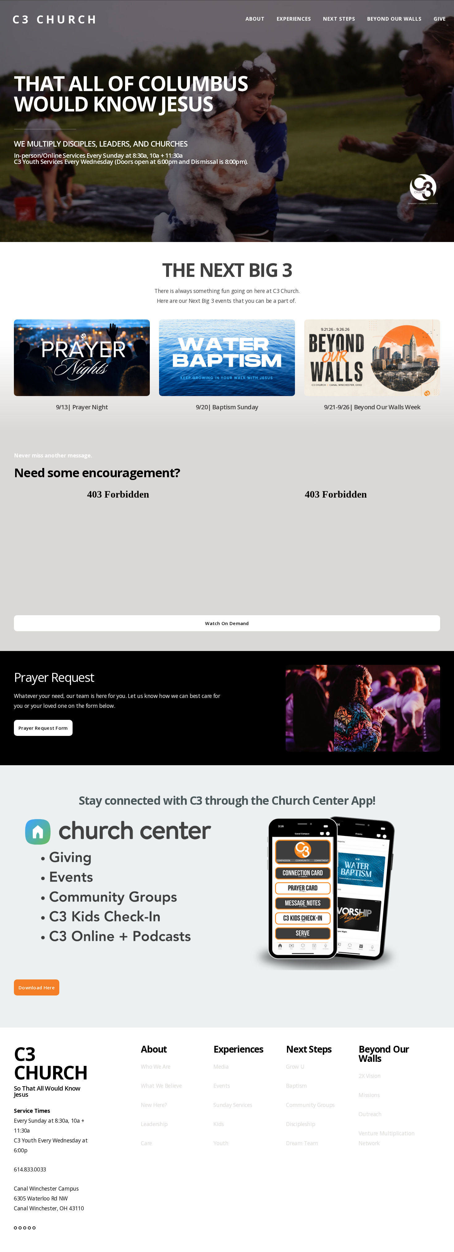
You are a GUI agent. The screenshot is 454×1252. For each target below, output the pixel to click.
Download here (37, 987)
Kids (218, 1124)
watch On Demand (227, 623)
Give (440, 18)
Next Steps (340, 18)
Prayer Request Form (43, 728)
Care (146, 1143)
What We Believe (161, 1085)
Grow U (295, 1066)
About (256, 18)
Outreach (370, 1114)
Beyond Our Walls (395, 18)
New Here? (154, 1104)
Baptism (296, 1085)
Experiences (295, 18)
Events (221, 1085)
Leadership (154, 1124)
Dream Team (302, 1143)
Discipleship (300, 1124)
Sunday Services (232, 1104)
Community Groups (310, 1104)
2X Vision (369, 1075)
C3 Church (55, 19)
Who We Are (155, 1066)
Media (221, 1066)
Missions (369, 1095)
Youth (220, 1143)
